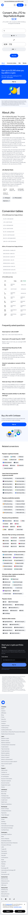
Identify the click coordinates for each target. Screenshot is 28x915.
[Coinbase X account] (1, 899)
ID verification (5, 776)
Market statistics (5, 742)
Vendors (3, 723)
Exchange (3, 823)
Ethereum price (5, 881)
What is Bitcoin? (5, 755)
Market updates (5, 753)
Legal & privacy (5, 725)
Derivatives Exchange (7, 827)
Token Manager (5, 815)
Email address (5, 656)
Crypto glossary (5, 751)
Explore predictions (6, 804)
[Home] (2, 4)
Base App (3, 793)
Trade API (3, 849)
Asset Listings (5, 808)
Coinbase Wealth (5, 797)
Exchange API (4, 868)
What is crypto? (5, 757)
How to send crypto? (6, 763)
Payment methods (6, 780)
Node (2, 859)
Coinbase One (4, 795)
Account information (6, 778)
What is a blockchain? (7, 759)
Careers (3, 710)
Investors (3, 721)
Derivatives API (5, 874)
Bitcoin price (4, 878)
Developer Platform (6, 834)
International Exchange (7, 825)
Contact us (4, 772)
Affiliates (3, 713)
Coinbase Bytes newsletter (8, 744)
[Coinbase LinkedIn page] (5, 899)
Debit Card (4, 802)
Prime (2, 819)
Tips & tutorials (5, 749)
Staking (3, 821)
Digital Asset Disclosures (8, 734)
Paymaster (4, 851)
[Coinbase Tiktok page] (14, 899)
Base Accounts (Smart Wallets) (9, 842)
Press (2, 717)
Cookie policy (4, 727)
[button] (25, 5)
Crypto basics (4, 746)
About (2, 708)
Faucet (3, 866)
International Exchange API (8, 870)
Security (3, 719)
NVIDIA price (4, 889)
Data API (3, 855)
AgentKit (3, 861)
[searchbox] (14, 49)
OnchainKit (4, 853)
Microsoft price (5, 893)
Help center (4, 770)
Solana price (4, 883)
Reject (8, 911)
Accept (20, 911)
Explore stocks (5, 740)
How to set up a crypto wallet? (9, 761)
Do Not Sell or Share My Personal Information (13, 731)
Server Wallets (5, 838)
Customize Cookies (17, 907)
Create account (5, 774)
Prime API (3, 872)
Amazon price (4, 896)
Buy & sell (4, 791)
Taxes (2, 765)
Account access (5, 783)
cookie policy (9, 904)
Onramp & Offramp (6, 845)
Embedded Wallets (6, 840)
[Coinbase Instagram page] (9, 899)
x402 (2, 847)
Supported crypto (5, 785)
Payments (4, 812)
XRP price (3, 885)
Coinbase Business (6, 810)
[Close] (24, 904)
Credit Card (4, 800)
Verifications (4, 857)
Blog (2, 715)
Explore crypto (5, 738)
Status (3, 787)
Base (2, 836)
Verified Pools (5, 830)
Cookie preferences (6, 729)
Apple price (4, 891)
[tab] (3, 63)
